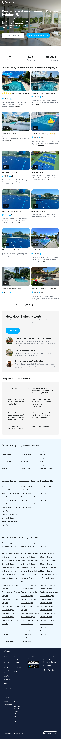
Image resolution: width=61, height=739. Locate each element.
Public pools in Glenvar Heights (10, 523)
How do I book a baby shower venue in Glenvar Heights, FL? (17, 401)
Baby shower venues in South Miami (48, 460)
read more (17, 106)
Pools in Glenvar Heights (11, 490)
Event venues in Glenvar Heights (11, 594)
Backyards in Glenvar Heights (48, 491)
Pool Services (7, 679)
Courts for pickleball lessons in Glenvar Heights (28, 578)
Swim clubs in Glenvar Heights (10, 632)
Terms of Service (8, 730)
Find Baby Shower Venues (39, 35)
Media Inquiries (7, 665)
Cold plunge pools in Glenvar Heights (9, 516)
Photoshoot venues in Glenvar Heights (48, 608)
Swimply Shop (7, 662)
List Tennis (16, 662)
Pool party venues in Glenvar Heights (47, 615)
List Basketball (17, 667)
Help (5, 686)
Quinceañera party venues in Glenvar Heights (47, 623)
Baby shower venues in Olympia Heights (10, 460)
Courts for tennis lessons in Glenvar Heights (49, 576)
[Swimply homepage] (30, 2)
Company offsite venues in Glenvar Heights (29, 562)
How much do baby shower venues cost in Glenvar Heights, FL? (40, 390)
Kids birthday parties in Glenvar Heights (29, 601)
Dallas (15, 721)
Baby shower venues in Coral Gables (10, 452)
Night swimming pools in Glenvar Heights (11, 608)
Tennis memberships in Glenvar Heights (10, 640)
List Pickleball (17, 665)
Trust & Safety (7, 688)
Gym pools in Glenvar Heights (10, 601)
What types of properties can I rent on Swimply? (17, 427)
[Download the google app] (33, 666)
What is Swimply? (14, 388)
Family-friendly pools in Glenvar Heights (30, 594)
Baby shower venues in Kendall (48, 452)
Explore (5, 695)
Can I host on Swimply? (41, 426)
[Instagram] (53, 669)
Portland (16, 711)
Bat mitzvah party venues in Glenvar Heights (30, 555)
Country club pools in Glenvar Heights (48, 569)
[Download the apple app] (33, 662)
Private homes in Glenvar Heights (49, 499)
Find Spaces (14, 331)
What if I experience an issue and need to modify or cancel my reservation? (41, 402)
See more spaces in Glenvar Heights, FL (16, 305)
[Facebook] (44, 669)
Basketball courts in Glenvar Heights (28, 506)
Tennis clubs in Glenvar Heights (48, 632)
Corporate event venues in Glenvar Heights (10, 569)
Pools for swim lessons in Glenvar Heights (30, 622)
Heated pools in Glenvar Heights (11, 509)
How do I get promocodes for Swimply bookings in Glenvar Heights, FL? (41, 415)
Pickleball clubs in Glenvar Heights (8, 615)
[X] (49, 669)
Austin (15, 716)
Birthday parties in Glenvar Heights (47, 555)
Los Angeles (17, 706)
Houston (16, 718)
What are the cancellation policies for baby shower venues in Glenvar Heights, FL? (16, 416)
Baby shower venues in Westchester (29, 467)
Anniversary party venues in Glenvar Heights (11, 545)
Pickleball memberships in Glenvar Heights (30, 615)
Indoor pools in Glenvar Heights (10, 495)
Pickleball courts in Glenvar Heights (28, 491)
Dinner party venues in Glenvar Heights (29, 587)
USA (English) (47, 733)
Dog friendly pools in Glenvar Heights (48, 587)
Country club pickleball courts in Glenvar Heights (30, 569)
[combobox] (13, 35)
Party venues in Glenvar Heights (30, 608)
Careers (5, 660)
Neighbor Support (8, 704)
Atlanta (16, 713)
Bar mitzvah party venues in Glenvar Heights (11, 555)
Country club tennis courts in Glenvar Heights (11, 576)
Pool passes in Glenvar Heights (10, 622)
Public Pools (6, 697)
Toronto (16, 724)
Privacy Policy (16, 730)
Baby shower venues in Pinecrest (29, 460)
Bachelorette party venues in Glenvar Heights (28, 546)
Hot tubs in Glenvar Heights (9, 502)
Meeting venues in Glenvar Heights (47, 601)
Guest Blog (6, 670)
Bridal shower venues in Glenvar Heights (11, 562)
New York (16, 708)
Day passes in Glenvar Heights (10, 587)
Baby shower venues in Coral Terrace (29, 452)
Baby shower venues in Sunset (10, 467)
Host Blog (6, 672)
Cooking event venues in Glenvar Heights (49, 562)
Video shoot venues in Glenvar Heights (29, 640)
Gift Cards (6, 667)
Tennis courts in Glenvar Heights (30, 499)
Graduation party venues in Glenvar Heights (49, 594)
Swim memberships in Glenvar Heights (29, 632)
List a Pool (16, 660)
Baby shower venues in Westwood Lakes (48, 467)
